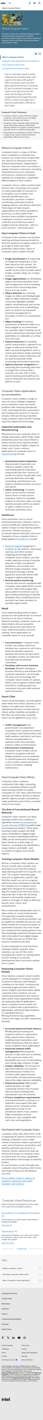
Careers (5, 1314)
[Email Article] (39, 53)
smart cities (31, 717)
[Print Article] (35, 53)
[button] (21, 1222)
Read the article (8, 1243)
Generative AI (9, 1231)
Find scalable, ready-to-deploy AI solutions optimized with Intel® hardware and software (18, 1181)
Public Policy (7, 1329)
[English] (34, 3)
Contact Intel (7, 1299)
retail (23, 635)
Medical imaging (13, 546)
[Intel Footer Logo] (6, 1399)
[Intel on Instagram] (24, 1338)
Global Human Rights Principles (21, 1377)
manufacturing (9, 454)
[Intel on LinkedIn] (13, 1338)
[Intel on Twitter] (8, 1338)
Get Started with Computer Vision (15, 68)
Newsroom (6, 1304)
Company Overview (9, 1293)
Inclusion (5, 1324)
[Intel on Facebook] (3, 1338)
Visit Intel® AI (7, 1225)
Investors (5, 1309)
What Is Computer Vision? (13, 57)
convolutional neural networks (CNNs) (19, 824)
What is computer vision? (12, 1268)
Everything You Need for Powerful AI (21, 1214)
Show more (22, 1249)
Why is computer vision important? (16, 1280)
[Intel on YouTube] (19, 1338)
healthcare (23, 539)
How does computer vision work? (16, 1274)
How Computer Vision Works (13, 65)
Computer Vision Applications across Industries (20, 61)
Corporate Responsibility (11, 1319)
